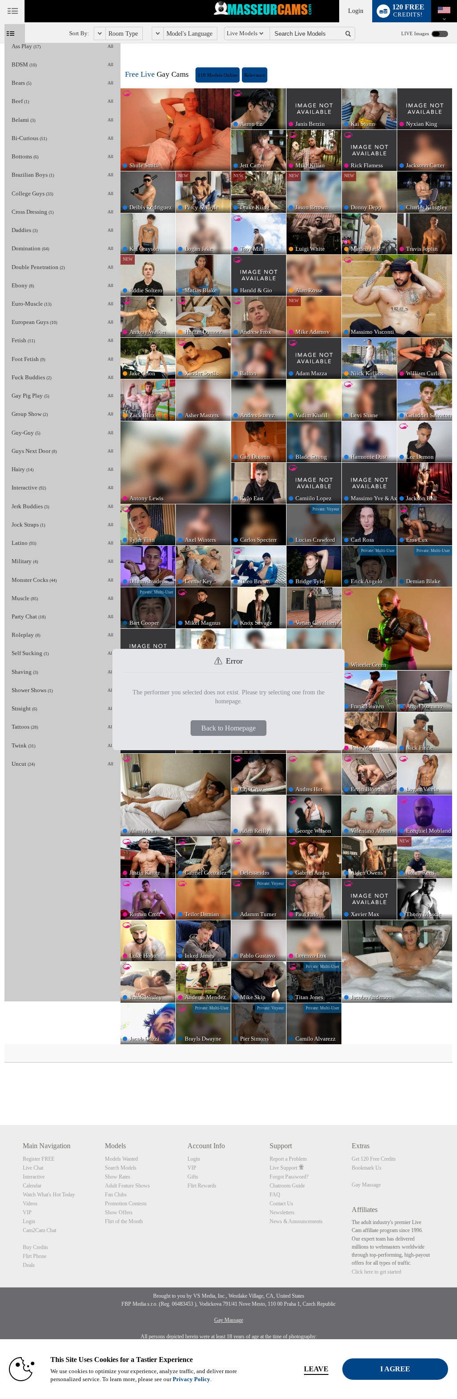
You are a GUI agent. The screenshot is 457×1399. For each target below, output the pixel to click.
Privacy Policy (191, 1379)
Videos (30, 1203)
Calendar (32, 1186)
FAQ (275, 1194)
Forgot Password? (289, 1177)
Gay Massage (366, 1185)
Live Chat (33, 1168)
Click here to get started (376, 1272)
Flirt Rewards (201, 1186)
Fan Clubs (116, 1194)
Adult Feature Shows (127, 1186)
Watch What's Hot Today (49, 1194)
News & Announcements (296, 1221)
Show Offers (119, 1212)
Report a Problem (288, 1159)
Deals (29, 1265)
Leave (316, 1369)
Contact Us (281, 1203)
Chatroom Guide (287, 1186)
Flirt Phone (34, 1256)
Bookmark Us (367, 1168)
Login (355, 11)
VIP (27, 1212)
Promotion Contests (126, 1203)
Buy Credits (35, 1247)
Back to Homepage (228, 728)
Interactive (34, 1177)
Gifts (192, 1177)
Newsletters (282, 1212)
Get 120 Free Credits (374, 1159)
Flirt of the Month (124, 1221)
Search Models (121, 1168)
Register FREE (38, 1159)
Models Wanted (121, 1159)
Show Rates (117, 1177)
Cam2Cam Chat (39, 1230)
